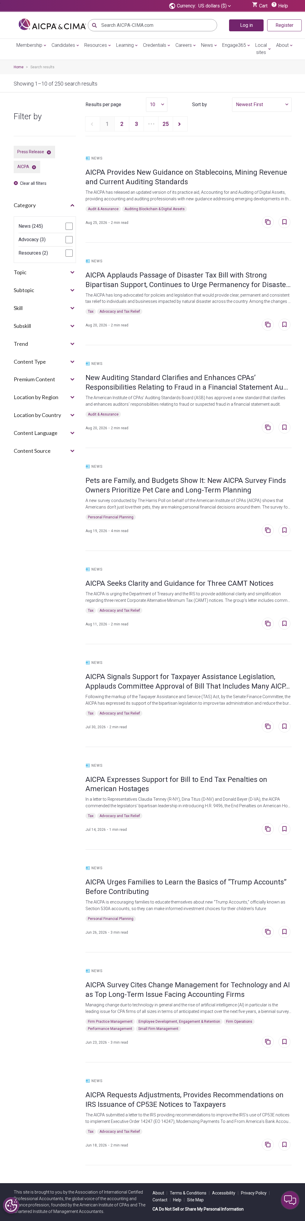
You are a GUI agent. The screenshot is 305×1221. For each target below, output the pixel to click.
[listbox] (214, 6)
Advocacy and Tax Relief (119, 311)
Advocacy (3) (32, 239)
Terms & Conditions (190, 1193)
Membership (29, 45)
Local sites (261, 48)
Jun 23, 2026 (96, 1042)
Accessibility (225, 1193)
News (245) (30, 226)
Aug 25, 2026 (96, 223)
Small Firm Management (158, 1029)
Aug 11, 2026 (96, 624)
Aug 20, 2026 (96, 325)
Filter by (28, 116)
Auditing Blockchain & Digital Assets (155, 209)
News (207, 45)
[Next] (180, 124)
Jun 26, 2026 (96, 932)
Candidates (63, 45)
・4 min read (117, 531)
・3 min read (117, 932)
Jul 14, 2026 (95, 830)
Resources (95, 45)
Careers (183, 45)
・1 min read (116, 830)
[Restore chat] (290, 1200)
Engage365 (234, 45)
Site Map (195, 1199)
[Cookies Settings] (11, 1205)
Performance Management (110, 1029)
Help (179, 1199)
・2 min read (117, 223)
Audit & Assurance (103, 209)
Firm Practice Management (110, 1021)
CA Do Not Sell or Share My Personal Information (198, 1209)
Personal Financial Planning (110, 517)
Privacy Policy (255, 1193)
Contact (161, 1199)
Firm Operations (239, 1021)
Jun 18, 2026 (96, 1145)
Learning (125, 45)
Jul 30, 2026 (95, 727)
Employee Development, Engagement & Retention (179, 1021)
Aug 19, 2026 (96, 531)
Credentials (154, 45)
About (282, 45)
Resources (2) (33, 253)
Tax (91, 311)
